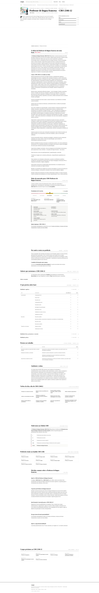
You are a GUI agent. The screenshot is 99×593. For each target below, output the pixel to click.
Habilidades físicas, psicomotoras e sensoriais (48, 334)
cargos (22, 1)
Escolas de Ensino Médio (42, 227)
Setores (42, 589)
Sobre (45, 589)
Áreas (60, 1)
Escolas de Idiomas (56, 226)
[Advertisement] (49, 36)
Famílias (63, 1)
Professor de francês (43, 45)
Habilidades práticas (48, 337)
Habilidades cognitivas (48, 289)
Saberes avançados (48, 279)
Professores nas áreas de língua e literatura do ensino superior (43, 8)
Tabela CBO (56, 1)
